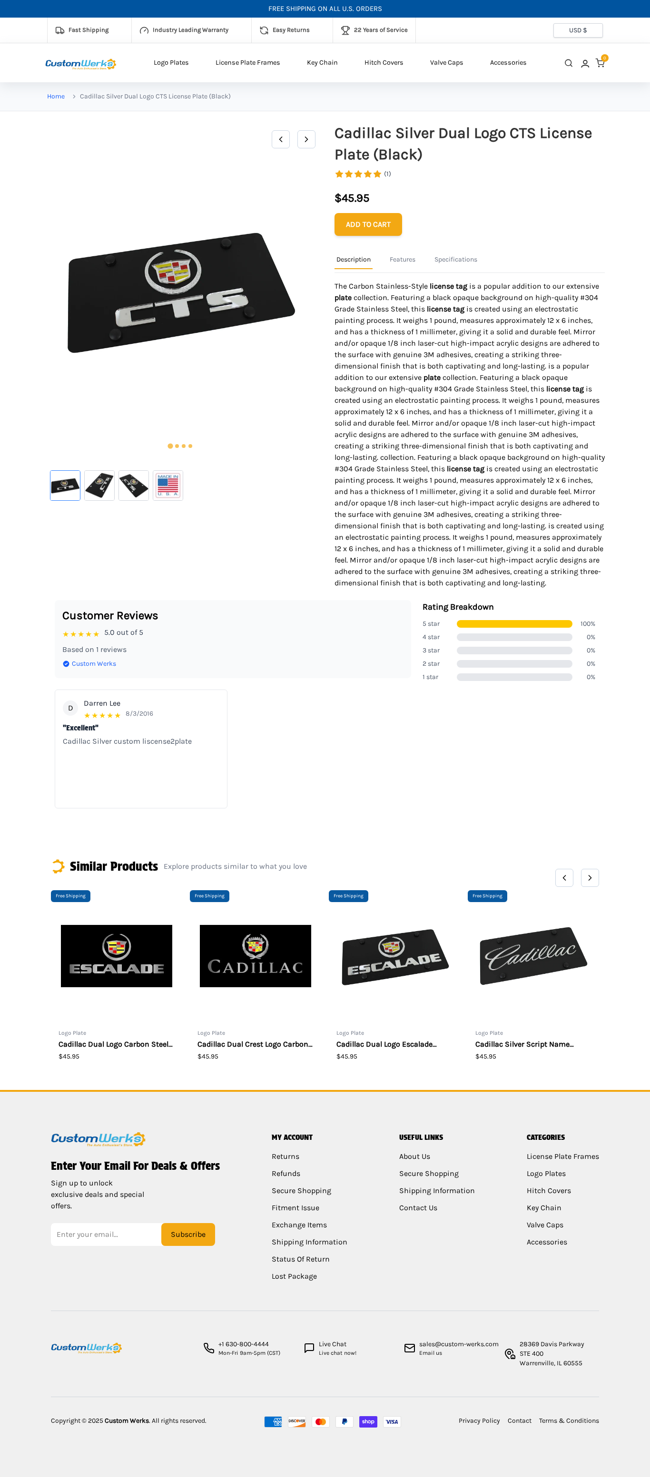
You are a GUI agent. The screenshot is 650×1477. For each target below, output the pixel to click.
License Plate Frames (248, 62)
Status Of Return (301, 1258)
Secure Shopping (301, 1190)
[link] (584, 63)
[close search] (568, 63)
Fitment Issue (295, 1207)
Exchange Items (299, 1224)
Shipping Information (309, 1241)
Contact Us (418, 1207)
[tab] (170, 446)
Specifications (455, 259)
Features (402, 259)
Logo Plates (171, 62)
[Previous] (281, 139)
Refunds (286, 1173)
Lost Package (294, 1276)
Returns (285, 1156)
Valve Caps (446, 62)
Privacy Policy (479, 1421)
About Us (414, 1156)
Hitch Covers (384, 62)
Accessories (508, 62)
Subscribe (188, 1234)
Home (56, 96)
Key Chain (322, 62)
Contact (520, 1421)
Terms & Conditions (569, 1421)
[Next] (306, 139)
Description (353, 259)
